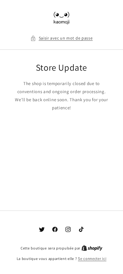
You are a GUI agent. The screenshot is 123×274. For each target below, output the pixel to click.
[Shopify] (92, 248)
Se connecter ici (92, 258)
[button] (61, 38)
